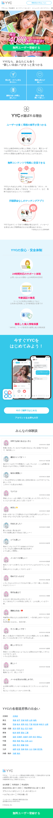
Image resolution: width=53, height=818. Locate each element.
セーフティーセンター (23, 8)
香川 (18, 745)
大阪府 (25, 737)
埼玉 (26, 724)
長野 (18, 728)
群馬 (22, 724)
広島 (26, 741)
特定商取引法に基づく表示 (34, 788)
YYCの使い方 (22, 794)
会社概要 (6, 785)
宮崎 (35, 749)
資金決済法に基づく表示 (12, 788)
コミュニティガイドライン (41, 8)
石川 (26, 728)
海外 (18, 753)
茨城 (14, 724)
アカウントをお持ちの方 (26, 418)
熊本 (26, 749)
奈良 (34, 737)
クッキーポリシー (29, 791)
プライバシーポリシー (11, 791)
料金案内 (12, 8)
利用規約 (15, 785)
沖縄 (14, 753)
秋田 (26, 720)
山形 (31, 720)
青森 (14, 720)
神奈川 (41, 724)
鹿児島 (39, 749)
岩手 (18, 720)
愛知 (22, 733)
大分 (31, 749)
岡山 (22, 741)
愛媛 (22, 745)
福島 (35, 720)
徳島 (14, 745)
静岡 (18, 733)
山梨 (46, 724)
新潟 (14, 728)
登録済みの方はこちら (39, 3)
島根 (18, 741)
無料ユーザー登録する (26, 47)
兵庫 (30, 737)
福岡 (14, 749)
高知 (26, 745)
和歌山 (39, 737)
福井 (31, 728)
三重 (26, 733)
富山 (22, 728)
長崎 (22, 749)
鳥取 (14, 741)
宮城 (22, 720)
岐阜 (14, 733)
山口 (31, 741)
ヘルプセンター (9, 794)
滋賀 (14, 737)
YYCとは (4, 8)
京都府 (19, 737)
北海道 (15, 716)
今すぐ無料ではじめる (26, 410)
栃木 (18, 724)
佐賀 (18, 749)
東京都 (35, 724)
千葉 (31, 724)
